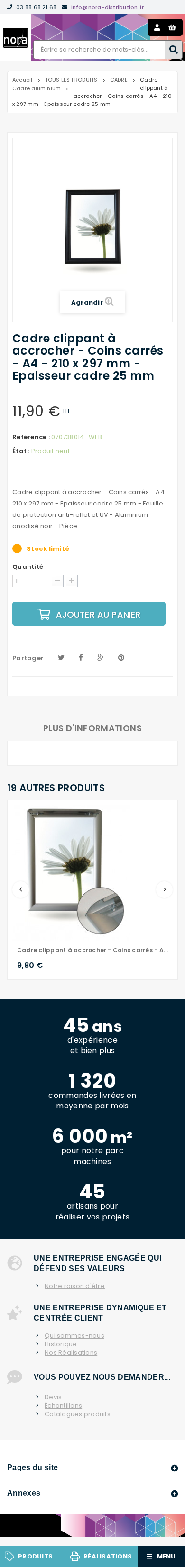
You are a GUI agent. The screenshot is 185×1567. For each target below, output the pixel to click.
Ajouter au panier (98, 614)
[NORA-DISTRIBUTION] (15, 37)
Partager (28, 657)
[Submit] (174, 49)
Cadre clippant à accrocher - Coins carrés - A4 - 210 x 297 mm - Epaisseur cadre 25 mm (92, 950)
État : (21, 451)
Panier (172, 27)
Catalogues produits (78, 1414)
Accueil (22, 80)
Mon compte (157, 27)
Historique (61, 1344)
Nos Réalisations (71, 1353)
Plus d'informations (92, 728)
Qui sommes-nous (74, 1336)
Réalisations (107, 1556)
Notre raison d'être (75, 1286)
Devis (53, 1397)
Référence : (31, 437)
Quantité (27, 567)
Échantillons (63, 1406)
